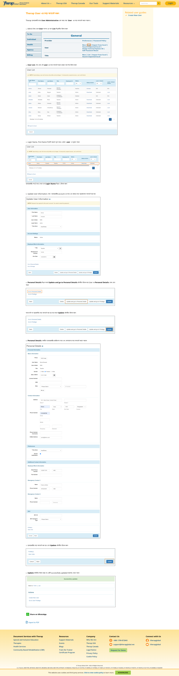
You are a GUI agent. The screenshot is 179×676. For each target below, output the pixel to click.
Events (61, 643)
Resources (128, 3)
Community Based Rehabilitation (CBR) (29, 650)
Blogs (61, 646)
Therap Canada (78, 3)
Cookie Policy (91, 656)
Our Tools (93, 3)
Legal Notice (91, 650)
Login (170, 3)
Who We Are (91, 640)
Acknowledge (123, 672)
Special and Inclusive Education (25, 640)
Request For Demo (118, 650)
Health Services (19, 646)
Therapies (17, 643)
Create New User (135, 15)
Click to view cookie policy (93, 673)
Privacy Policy (92, 653)
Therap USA (61, 3)
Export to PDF (33, 622)
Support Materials (111, 3)
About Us (45, 3)
